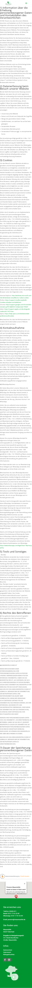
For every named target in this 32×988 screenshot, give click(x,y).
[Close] (25, 884)
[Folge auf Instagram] (9, 959)
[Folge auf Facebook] (5, 959)
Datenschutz (7, 950)
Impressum (7, 952)
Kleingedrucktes (8, 954)
